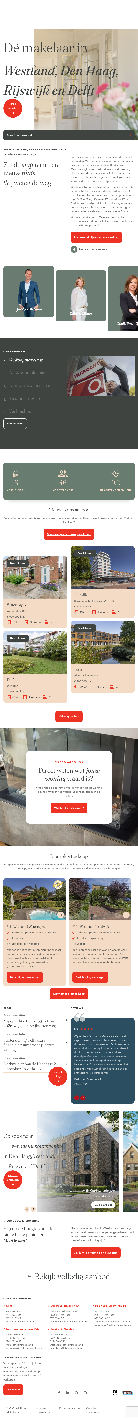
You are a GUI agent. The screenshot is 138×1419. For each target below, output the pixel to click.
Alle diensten (15, 423)
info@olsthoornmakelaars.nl (20, 1344)
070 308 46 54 (57, 1318)
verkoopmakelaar (98, 221)
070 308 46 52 (102, 1318)
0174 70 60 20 (57, 1341)
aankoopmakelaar (121, 221)
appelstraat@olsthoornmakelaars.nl (112, 1321)
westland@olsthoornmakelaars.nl (67, 1344)
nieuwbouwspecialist (86, 225)
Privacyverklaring (69, 1408)
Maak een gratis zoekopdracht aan (69, 534)
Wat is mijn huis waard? (69, 808)
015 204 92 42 (13, 1318)
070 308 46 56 (13, 1341)
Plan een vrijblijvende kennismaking (96, 237)
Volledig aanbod (69, 716)
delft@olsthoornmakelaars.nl (20, 1321)
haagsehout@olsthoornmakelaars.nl (68, 1321)
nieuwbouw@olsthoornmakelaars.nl (112, 1325)
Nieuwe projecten (13, 1178)
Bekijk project (103, 1205)
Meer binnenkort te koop (69, 994)
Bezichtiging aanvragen (24, 977)
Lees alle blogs (58, 1074)
